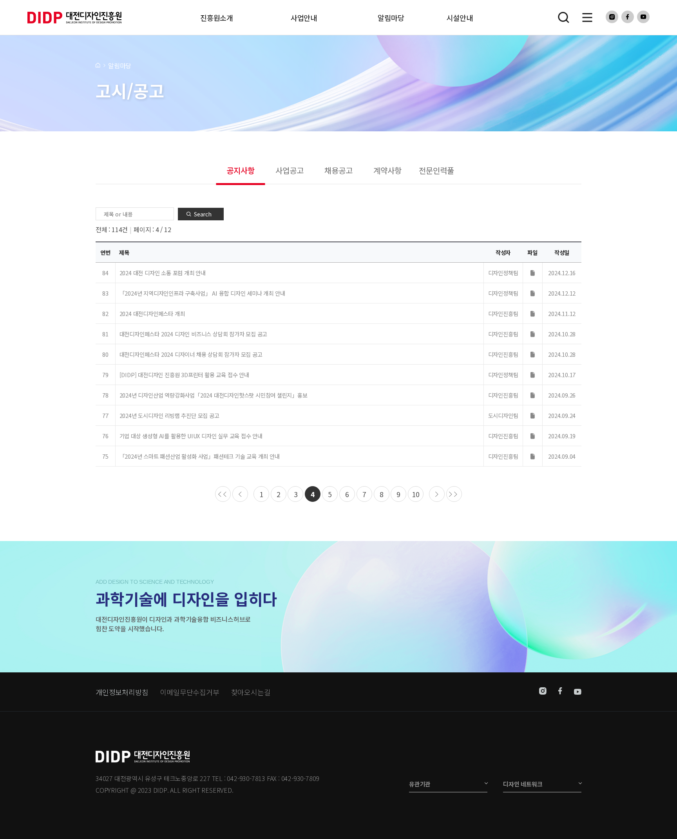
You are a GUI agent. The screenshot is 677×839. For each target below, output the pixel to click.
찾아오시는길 (251, 692)
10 (416, 494)
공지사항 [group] (240, 170)
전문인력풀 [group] (436, 170)
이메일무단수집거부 (189, 692)
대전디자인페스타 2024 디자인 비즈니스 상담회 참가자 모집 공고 (193, 334)
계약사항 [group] (387, 170)
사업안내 (304, 18)
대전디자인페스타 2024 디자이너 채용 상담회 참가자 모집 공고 (190, 354)
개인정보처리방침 (122, 692)
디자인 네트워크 (522, 784)
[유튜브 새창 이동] (577, 692)
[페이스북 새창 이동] (560, 692)
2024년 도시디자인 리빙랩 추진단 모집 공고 (169, 415)
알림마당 (391, 18)
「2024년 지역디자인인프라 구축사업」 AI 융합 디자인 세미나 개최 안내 (202, 293)
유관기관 (420, 784)
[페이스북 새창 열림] (627, 17)
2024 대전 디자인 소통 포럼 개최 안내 (162, 273)
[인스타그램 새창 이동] (543, 692)
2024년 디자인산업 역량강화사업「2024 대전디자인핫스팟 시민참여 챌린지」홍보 (213, 395)
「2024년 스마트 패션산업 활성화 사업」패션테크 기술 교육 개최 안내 (199, 456)
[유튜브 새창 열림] (643, 17)
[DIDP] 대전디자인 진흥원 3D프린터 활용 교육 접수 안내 (184, 374)
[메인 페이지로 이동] (98, 65)
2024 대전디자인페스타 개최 (152, 313)
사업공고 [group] (289, 170)
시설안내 (459, 18)
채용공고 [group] (338, 170)
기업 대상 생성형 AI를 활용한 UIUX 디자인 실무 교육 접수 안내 (190, 436)
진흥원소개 (216, 18)
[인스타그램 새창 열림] (612, 17)
